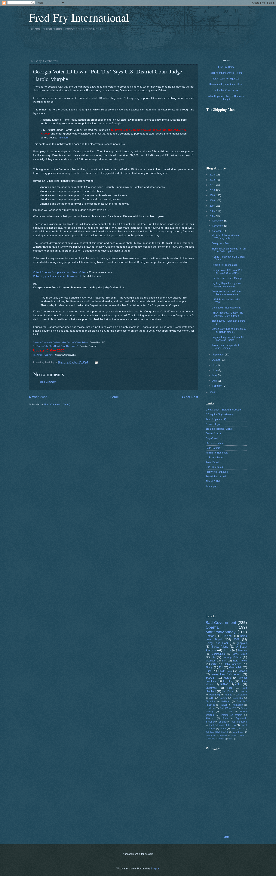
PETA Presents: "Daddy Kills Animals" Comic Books (227, 314)
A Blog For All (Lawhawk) (219, 414)
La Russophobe (214, 457)
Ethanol (223, 722)
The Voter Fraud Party (43, 355)
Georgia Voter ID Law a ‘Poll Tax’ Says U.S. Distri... (227, 271)
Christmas (211, 687)
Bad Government (221, 622)
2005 (213, 216)
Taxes (227, 650)
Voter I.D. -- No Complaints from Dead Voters (60, 272)
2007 (213, 205)
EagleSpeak (212, 438)
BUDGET (211, 677)
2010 (213, 190)
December (218, 220)
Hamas (228, 695)
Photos (210, 635)
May (215, 375)
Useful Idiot (237, 698)
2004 (213, 392)
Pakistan (225, 701)
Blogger (155, 868)
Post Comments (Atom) (57, 404)
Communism (218, 653)
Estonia (243, 691)
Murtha (227, 677)
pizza (231, 739)
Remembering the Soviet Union (226, 84)
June (215, 370)
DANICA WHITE (228, 708)
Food (229, 687)
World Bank (211, 735)
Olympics (210, 701)
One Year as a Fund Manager (228, 278)
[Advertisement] (97, 44)
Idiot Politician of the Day (222, 725)
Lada (241, 729)
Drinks (233, 735)
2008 (213, 200)
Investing (228, 681)
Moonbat (210, 660)
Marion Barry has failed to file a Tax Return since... (229, 330)
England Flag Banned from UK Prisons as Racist (228, 338)
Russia (242, 650)
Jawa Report (212, 462)
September (218, 354)
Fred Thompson (239, 722)
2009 (213, 195)
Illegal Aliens (220, 646)
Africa (238, 684)
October (217, 231)
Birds (225, 718)
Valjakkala (237, 705)
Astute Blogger (214, 424)
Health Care (225, 671)
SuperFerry (210, 739)
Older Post (190, 397)
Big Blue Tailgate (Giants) (219, 428)
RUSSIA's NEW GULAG (217, 732)
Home (114, 397)
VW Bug (222, 739)
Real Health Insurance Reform (226, 72)
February (217, 385)
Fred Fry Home (226, 67)
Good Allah (235, 667)
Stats (226, 836)
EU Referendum (214, 443)
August (216, 359)
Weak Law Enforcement (226, 674)
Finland (227, 635)
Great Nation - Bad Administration (224, 409)
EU (220, 667)
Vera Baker (238, 732)
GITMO (224, 684)
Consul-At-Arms (214, 433)
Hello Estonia (213, 448)
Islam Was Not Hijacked (226, 78)
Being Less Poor (221, 243)
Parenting (214, 694)
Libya (212, 728)
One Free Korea (214, 467)
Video (223, 728)
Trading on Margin (231, 715)
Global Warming (232, 664)
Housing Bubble (232, 657)
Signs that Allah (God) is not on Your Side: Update (229, 250)
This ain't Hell (213, 481)
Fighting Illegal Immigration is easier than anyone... (228, 284)
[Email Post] (96, 362)
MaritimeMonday (221, 632)
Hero (233, 729)
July (215, 365)
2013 (213, 174)
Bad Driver (228, 691)
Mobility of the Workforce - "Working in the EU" (226, 237)
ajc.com (64, 137)
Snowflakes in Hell (216, 476)
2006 (213, 211)
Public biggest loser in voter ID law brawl (57, 276)
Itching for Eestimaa (217, 452)
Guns (208, 671)
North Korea (240, 660)
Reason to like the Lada (224, 264)
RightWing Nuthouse (217, 471)
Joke (242, 735)
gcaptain (242, 643)
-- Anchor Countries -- (226, 90)
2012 (213, 179)
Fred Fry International (79, 17)
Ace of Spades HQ (216, 419)
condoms (210, 708)
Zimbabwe (241, 695)
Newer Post (38, 397)
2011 (213, 185)
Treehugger (212, 486)
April (215, 380)
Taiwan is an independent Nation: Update (225, 346)
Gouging (223, 698)
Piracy (209, 667)
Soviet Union (239, 653)
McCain (243, 671)
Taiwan (224, 705)
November (218, 225)
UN (213, 657)
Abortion (210, 718)
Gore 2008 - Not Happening (226, 307)
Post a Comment (47, 381)
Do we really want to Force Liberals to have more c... (227, 293)
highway (223, 735)
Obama (212, 627)
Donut (244, 725)
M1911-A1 (227, 711)
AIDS (211, 698)
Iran (224, 660)
